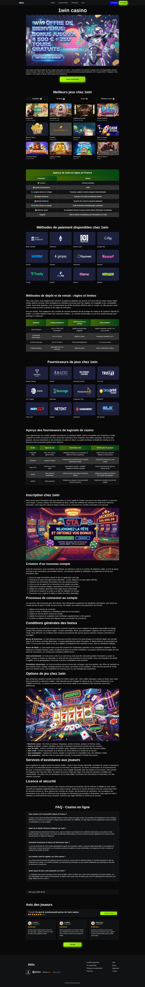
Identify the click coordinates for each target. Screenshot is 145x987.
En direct (59, 98)
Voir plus (72, 944)
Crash (83, 98)
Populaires (35, 98)
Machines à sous (106, 98)
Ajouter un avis (108, 913)
